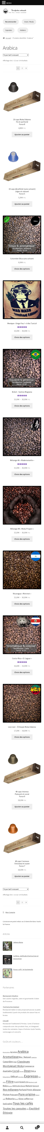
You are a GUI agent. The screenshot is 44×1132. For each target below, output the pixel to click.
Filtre (9, 1082)
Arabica (23, 1051)
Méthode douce (18, 1086)
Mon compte (7, 1128)
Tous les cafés (23, 1103)
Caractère (8, 1061)
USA (27, 1109)
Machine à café (32, 1082)
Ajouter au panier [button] (22, 134)
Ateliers (23, 30)
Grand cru (23, 1081)
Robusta (10, 1098)
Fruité (16, 1082)
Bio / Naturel (25, 1057)
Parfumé (23, 1089)
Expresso (31, 1076)
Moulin (10, 1086)
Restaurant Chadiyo (10, 996)
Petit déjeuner (34, 1089)
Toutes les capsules (14, 1108)
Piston (6, 1094)
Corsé (15, 1071)
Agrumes (13, 1052)
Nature (29, 1085)
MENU (8, 3)
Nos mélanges (11, 1089)
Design (22, 1071)
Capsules (8, 30)
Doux (27, 1071)
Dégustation (6, 1077)
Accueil (8, 38)
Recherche (22, 1128)
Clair (15, 1062)
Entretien (21, 1077)
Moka (5, 1085)
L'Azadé (5, 1021)
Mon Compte (10, 912)
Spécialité (7, 1103)
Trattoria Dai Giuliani (11, 1007)
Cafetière (34, 1057)
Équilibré (34, 1108)
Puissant (14, 1094)
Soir (31, 1099)
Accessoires (6, 1052)
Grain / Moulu (29, 22)
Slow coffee (24, 1098)
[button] (4, 3)
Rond (16, 1099)
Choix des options (22, 269)
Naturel (36, 1086)
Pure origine (26, 1094)
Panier (34, 1125)
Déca (33, 1071)
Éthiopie (7, 1112)
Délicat (14, 1076)
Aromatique (11, 1057)
